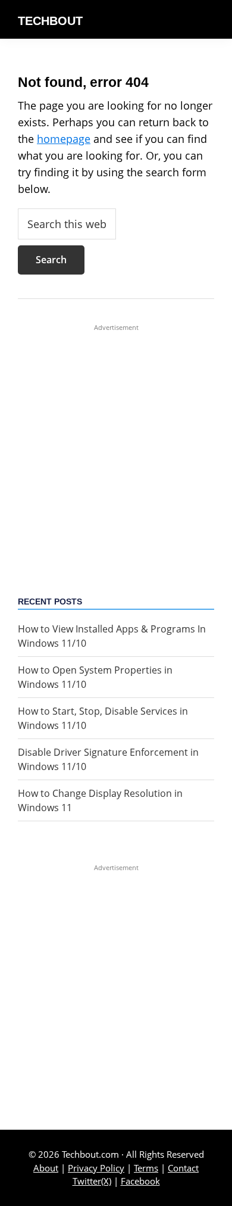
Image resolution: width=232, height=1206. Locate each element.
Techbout (50, 20)
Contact (183, 1168)
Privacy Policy (96, 1168)
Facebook (140, 1181)
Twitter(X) (92, 1181)
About (45, 1168)
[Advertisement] (116, 448)
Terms (146, 1168)
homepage (63, 139)
